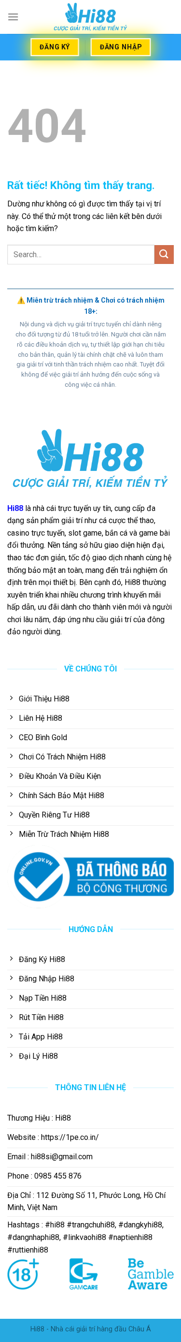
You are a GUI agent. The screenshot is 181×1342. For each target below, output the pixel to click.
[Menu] (13, 17)
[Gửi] (164, 254)
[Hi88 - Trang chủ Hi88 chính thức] (90, 17)
